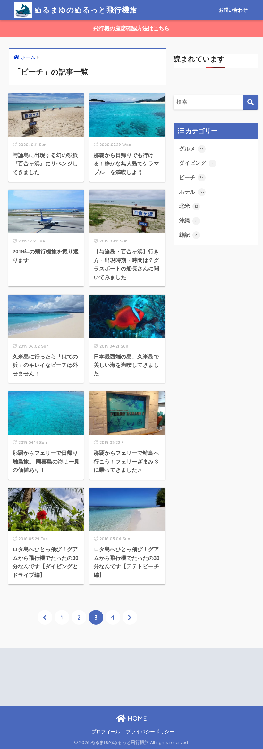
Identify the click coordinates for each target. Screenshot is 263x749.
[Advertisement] (64, 672)
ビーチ (191, 177)
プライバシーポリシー (150, 731)
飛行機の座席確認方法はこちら (131, 28)
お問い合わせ (233, 10)
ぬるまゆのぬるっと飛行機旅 (85, 9)
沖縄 (189, 220)
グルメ (191, 149)
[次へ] (130, 617)
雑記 (188, 235)
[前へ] (45, 617)
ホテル (191, 192)
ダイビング (196, 163)
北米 (188, 206)
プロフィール (105, 731)
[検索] (250, 102)
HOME (136, 718)
